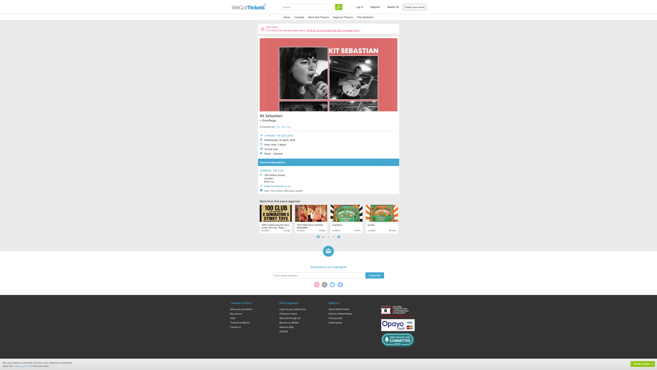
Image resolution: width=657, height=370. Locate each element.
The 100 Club (283, 126)
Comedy (299, 17)
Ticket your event (414, 7)
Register (375, 7)
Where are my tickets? (241, 309)
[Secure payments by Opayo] (398, 330)
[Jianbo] (382, 213)
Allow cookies (642, 363)
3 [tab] (333, 237)
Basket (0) (393, 7)
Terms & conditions (240, 322)
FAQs (232, 318)
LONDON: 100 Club (275, 135)
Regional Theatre (343, 17)
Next (338, 237)
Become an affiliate (289, 322)
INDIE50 (283, 331)
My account (236, 313)
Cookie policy (335, 322)
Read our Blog (286, 327)
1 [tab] (323, 237)
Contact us (235, 327)
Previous (318, 237)
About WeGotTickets (338, 309)
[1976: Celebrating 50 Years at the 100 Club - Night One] (275, 213)
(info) (290, 135)
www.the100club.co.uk (277, 186)
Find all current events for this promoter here (333, 30)
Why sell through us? (290, 318)
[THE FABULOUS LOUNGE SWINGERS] (311, 213)
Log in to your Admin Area (292, 309)
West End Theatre (318, 17)
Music (287, 17)
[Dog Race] (346, 213)
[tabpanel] (275, 218)
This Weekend (365, 17)
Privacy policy (335, 318)
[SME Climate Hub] (398, 346)
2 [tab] (328, 237)
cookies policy (22, 366)
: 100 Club (272, 170)
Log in (359, 7)
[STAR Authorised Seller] (395, 316)
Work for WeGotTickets (340, 313)
